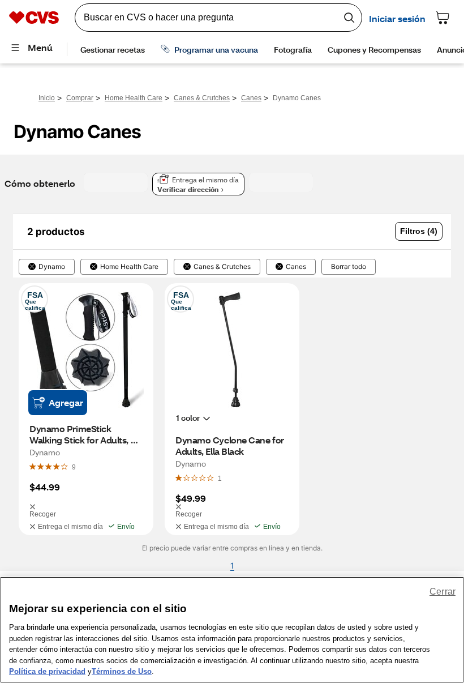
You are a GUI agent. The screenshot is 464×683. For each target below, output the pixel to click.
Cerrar (442, 591)
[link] (74, 466)
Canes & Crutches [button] (222, 267)
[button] (418, 231)
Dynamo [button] (51, 267)
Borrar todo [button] (348, 267)
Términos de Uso (122, 671)
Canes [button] (296, 267)
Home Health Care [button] (129, 267)
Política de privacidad (47, 671)
